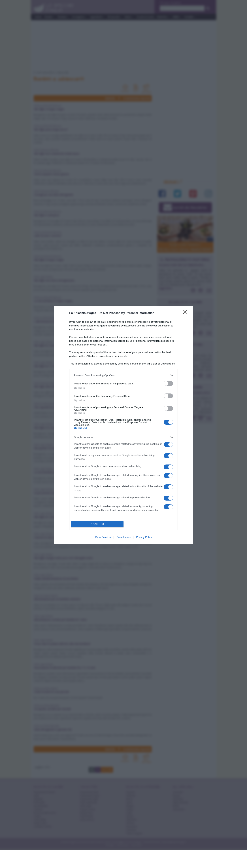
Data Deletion (103, 537)
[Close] (186, 313)
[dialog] (123, 425)
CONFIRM (97, 524)
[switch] (168, 383)
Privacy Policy (144, 537)
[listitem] (123, 375)
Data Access (123, 537)
